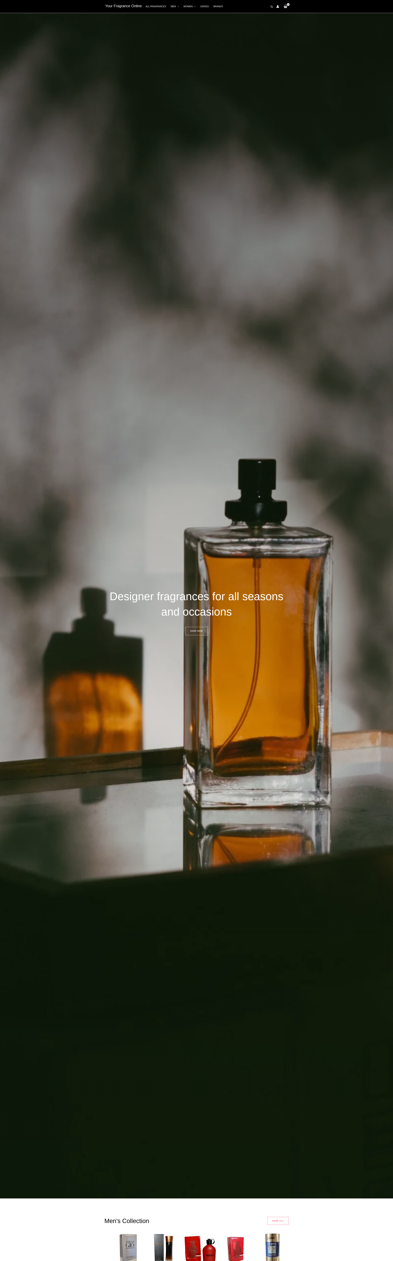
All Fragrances (156, 6)
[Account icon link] (277, 6)
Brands (218, 6)
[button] (177, 6)
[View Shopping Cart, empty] (285, 6)
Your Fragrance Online (123, 6)
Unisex (204, 6)
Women (188, 6)
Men (173, 6)
